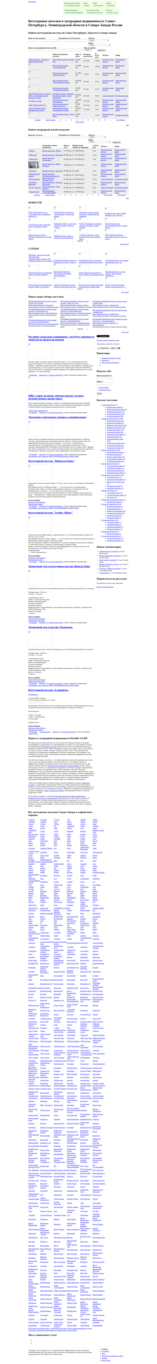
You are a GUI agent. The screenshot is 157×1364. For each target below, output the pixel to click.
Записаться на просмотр (108, 560)
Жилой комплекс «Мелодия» (52, 155)
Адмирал (57, 939)
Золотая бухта (33, 1096)
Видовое (43, 994)
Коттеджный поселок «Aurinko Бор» (106, 314)
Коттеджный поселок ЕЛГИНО (85, 1160)
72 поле (56, 820)
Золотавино (97, 1093)
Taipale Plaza (58, 925)
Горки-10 (57, 1022)
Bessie (42, 834)
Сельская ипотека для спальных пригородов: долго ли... (117, 261)
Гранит (69, 1025)
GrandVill (43, 852)
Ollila (42, 905)
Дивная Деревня (99, 1035)
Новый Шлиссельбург (33, 1311)
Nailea (82, 898)
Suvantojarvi (84, 923)
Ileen (55, 861)
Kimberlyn (32, 879)
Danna (82, 841)
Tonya (69, 927)
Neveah (56, 900)
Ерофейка (70, 1071)
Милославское (85, 1246)
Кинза (95, 1132)
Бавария (95, 954)
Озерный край (72, 1319)
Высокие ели (45, 1010)
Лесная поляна (33, 1199)
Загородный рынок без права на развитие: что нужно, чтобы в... (65, 261)
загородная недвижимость (37, 411)
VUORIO (57, 932)
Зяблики (31, 1101)
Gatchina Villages (46, 848)
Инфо (98, 4)
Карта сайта (106, 1360)
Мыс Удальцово (59, 1262)
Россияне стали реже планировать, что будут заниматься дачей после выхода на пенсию (61, 338)
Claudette (57, 839)
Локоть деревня (72, 1207)
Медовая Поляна (99, 1237)
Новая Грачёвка (86, 1279)
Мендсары (84, 1242)
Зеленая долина (98, 1083)
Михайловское (72, 1250)
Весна (69, 991)
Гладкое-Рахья (85, 1014)
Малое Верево (98, 1224)
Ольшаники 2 (45, 1325)
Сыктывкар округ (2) (114, 493)
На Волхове (32, 1266)
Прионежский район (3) (115, 470)
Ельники (57, 1071)
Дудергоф (70, 1061)
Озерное (31, 1319)
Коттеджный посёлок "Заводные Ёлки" (60, 74)
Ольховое (96, 1322)
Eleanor (42, 845)
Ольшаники (32, 1325)
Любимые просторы (96, 1215)
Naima (95, 898)
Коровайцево (58, 1154)
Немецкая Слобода (70, 1276)
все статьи (125, 292)
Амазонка (83, 947)
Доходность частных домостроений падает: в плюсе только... (116, 225)
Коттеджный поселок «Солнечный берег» (43, 324)
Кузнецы (43, 1180)
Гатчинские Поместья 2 (44, 1014)
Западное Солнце (31, 1080)
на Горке (43, 1266)
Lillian (69, 885)
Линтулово (44, 1207)
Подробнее (33, 375)
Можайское (32, 1254)
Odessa (82, 902)
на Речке (83, 1266)
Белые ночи (84, 960)
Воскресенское (98, 997)
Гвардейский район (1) (115, 488)
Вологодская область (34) (111, 450)
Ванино (31, 984)
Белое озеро (32, 960)
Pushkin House (45, 910)
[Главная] (32, 2)
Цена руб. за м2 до (35, 135)
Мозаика (43, 1254)
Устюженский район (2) (115, 461)
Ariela (30, 828)
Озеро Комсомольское (98, 1319)
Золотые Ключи (86, 1098)
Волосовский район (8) (115, 421)
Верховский (58, 991)
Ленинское (58, 1195)
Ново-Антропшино (85, 1287)
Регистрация (103, 387)
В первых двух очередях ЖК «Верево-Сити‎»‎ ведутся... (115, 214)
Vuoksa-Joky (44, 932)
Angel (42, 826)
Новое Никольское (71, 1295)
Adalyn (95, 820)
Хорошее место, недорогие (109, 551)
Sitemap (104, 1358)
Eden (94, 843)
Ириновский (45, 1115)
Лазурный (70, 1187)
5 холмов (43, 820)
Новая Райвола (98, 1282)
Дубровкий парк (46, 1061)
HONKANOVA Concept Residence (46, 861)
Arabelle (95, 826)
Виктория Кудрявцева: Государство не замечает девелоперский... (62, 274)
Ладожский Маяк (99, 1184)
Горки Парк (32, 1022)
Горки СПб (44, 1022)
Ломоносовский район (36, 621)
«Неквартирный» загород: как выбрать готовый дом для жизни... (41, 260)
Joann (95, 868)
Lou (41, 889)
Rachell (56, 910)
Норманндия (71, 1311)
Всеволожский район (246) (117, 425)
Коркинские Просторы (58, 1150)
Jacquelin (83, 864)
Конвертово (71, 1146)
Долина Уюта (85, 1050)
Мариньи (83, 1233)
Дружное (96, 1058)
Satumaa (70, 919)
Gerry (69, 848)
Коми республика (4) (109, 491)
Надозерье (57, 1270)
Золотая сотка (85, 1096)
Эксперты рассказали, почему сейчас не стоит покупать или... (65, 286)
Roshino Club (58, 917)
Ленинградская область (36, 502)
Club (68, 839)
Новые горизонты (58, 1303)
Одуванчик (58, 1315)
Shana (30, 921)
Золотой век (32, 1098)
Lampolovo (44, 882)
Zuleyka (83, 936)
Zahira (56, 936)
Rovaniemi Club (72, 917)
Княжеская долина (97, 1140)
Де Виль (96, 1031)
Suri (55, 923)
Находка (43, 1273)
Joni (68, 870)
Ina (68, 861)
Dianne (42, 843)
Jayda (82, 866)
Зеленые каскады (99, 1086)
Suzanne (95, 923)
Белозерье (43, 960)
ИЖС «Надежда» (46, 1105)
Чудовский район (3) (114, 515)
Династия (43, 1038)
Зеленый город (45, 1089)
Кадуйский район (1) (114, 454)
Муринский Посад (32, 1262)
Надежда (43, 1270)
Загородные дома (94, 11)
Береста (56, 967)
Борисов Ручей (85, 972)
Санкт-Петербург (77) (110, 405)
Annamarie (70, 826)
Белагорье (96, 957)
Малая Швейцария (32, 1224)
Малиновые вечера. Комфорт (84, 1224)
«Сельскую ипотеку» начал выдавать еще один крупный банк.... (89, 237)
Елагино (43, 1068)
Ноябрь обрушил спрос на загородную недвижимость (64, 237)
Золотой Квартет (46, 1098)
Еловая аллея (97, 1068)
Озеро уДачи (58, 1322)
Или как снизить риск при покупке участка (73, 1110)
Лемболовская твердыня (98, 1191)
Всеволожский (33, 1005)
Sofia (94, 921)
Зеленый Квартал (60, 1089)
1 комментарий (44, 732)
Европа (95, 1061)
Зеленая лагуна (33, 1086)
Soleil (30, 923)
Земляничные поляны (33, 1093)
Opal (55, 905)
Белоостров (71, 960)
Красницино (71, 1173)
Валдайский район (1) (115, 506)
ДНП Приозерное (73, 1046)
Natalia (42, 900)
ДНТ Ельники (98, 1046)
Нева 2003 (70, 1273)
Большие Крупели (70, 971)
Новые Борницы (46, 1303)
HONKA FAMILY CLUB (34, 861)
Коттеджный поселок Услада (34, 1166)
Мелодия (57, 1242)
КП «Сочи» (84, 1166)
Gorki (95, 848)
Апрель (95, 951)
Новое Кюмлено (99, 1291)
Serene (95, 919)
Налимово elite (72, 1270)
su (41, 923)
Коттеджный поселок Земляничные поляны (61, 109)
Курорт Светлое (73, 1180)
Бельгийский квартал (58, 963)
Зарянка (31, 1083)
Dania (69, 841)
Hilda (69, 858)
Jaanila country (59, 864)
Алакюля (31, 943)
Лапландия (58, 1191)
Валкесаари (71, 980)
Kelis (82, 875)
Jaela (30, 866)
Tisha (55, 927)
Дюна (82, 1061)
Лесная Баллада (86, 1195)
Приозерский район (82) (116, 443)
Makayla (57, 891)
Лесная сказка (59, 1199)
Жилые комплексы (73, 11)
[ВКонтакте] (112, 348)
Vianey (95, 929)
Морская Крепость (43, 1258)
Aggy (56, 822)
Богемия (31, 972)
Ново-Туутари (98, 1287)
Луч (68, 1215)
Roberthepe (96, 913)
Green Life (84, 852)
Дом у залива (33, 1058)
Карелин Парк (59, 1123)
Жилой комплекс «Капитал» (52, 171)
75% (68, 820)
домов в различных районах (54, 791)
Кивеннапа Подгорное (97, 1127)
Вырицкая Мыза (32, 1010)
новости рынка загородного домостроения (63, 766)
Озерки (69, 1315)
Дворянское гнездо (84, 1031)
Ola (94, 902)
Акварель (96, 939)
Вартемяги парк (34, 988)
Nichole (95, 900)
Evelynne (31, 848)
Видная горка (98, 991)
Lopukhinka (84, 887)
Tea (68, 925)
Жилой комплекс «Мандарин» (48, 159)
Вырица (95, 1005)
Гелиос (56, 1014)
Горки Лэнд (97, 1018)
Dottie (82, 843)
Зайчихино (44, 1077)
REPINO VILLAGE (57, 913)
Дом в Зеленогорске (33, 1053)
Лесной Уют (44, 1203)
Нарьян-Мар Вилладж (97, 1270)
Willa (30, 936)
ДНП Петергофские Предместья (33, 1046)
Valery (42, 929)
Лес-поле (70, 1195)
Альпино (70, 947)
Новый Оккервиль (84, 1307)
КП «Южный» (33, 1170)
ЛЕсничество (85, 1199)
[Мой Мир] (119, 348)
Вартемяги (71, 984)
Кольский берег (34, 1146)
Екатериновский (99, 1064)
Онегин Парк (72, 1325)
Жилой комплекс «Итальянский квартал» (51, 175)
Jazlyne (42, 868)
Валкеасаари (58, 980)
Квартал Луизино (46, 1127)
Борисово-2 (97, 972)
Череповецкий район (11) (116, 459)
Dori (68, 843)
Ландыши (43, 1191)
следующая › (120, 120)
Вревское (43, 1000)
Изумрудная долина (84, 1105)
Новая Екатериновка (33, 1282)
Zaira (68, 936)
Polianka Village (98, 908)
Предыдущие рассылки (105, 587)
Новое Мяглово (59, 1295)
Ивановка (43, 1101)
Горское (43, 1025)
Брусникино (58, 976)
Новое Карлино (72, 1291)
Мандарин (32, 1233)
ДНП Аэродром (86, 1038)
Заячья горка (58, 1083)
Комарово (57, 1146)
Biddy (69, 834)
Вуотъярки (84, 1005)
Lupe (94, 889)
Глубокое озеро (45, 1018)
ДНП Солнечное (84, 1046)
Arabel (82, 826)
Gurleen (56, 855)
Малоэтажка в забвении (85, 1229)
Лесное (95, 1199)
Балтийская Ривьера (44, 957)
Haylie (30, 858)
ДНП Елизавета (46, 1041)
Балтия (69, 957)
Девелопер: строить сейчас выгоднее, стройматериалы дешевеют (89, 214)
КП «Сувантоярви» (98, 1166)
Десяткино (84, 1035)
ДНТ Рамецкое (33, 1050)
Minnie (95, 896)
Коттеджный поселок (97, 1154)
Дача (68, 1028)
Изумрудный (45, 1110)
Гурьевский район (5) (115, 486)
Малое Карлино (34, 1229)
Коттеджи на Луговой (85, 1154)
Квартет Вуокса (59, 1127)
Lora (94, 887)
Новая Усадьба (72, 1287)
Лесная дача (97, 1195)
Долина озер (58, 1050)
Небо (56, 1273)
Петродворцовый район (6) (117, 409)
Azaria (56, 831)
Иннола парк (33, 1115)
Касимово (32, 1127)
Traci (82, 927)
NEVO (69, 900)
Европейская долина (45, 1064)
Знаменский (84, 1093)
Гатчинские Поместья (32, 1014)
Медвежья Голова (60, 1237)
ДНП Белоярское (99, 1038)
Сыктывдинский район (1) (116, 495)
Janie (42, 866)
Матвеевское (33, 1237)
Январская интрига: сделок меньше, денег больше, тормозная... (115, 274)
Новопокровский (99, 1299)
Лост (55, 1211)
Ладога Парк (85, 1184)
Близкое (95, 967)
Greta (30, 855)
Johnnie (56, 870)
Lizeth (42, 887)
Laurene (70, 882)
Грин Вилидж (33, 1028)
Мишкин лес (97, 1250)
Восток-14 (32, 1000)
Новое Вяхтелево (46, 1291)
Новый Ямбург (45, 1311)
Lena (30, 885)
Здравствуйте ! (104, 573)
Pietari (82, 908)
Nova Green (58, 902)
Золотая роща (72, 1096)
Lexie (42, 885)
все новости (124, 244)
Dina (55, 843)
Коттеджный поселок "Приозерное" (60, 101)
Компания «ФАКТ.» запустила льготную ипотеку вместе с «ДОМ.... (65, 225)
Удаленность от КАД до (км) (69, 38)
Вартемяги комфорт (96, 984)
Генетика (70, 1014)
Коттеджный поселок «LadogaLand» (106, 305)
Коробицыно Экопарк (45, 1154)
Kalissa (56, 872)
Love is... (57, 889)
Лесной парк (33, 1203)
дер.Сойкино (58, 1035)
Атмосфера (71, 954)
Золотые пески (98, 1098)
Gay (55, 848)
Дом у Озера (44, 1058)
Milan (69, 896)
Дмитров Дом (59, 1038)
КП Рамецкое (72, 1170)
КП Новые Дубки (60, 1170)
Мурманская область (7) (110, 531)
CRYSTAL (44, 841)
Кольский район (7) (114, 534)
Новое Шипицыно (71, 1299)
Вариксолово (58, 984)
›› (87, 241)
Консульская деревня (97, 1146)
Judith (95, 870)
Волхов (56, 997)
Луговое (96, 1211)
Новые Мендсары (84, 1303)
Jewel (82, 868)
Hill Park (83, 858)
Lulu (82, 889)
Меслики (31, 1246)
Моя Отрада (97, 1258)
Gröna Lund (44, 855)
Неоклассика (85, 1276)
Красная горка (33, 1173)
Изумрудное (97, 1105)
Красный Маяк (59, 1176)
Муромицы (44, 1262)
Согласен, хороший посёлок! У (110, 568)
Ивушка (57, 1101)
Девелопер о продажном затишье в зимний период (57, 417)
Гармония (96, 1010)
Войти (111, 4)
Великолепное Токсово (98, 988)
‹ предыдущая (50, 120)
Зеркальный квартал (58, 1093)
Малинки (57, 1224)
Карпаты (96, 1123)
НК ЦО (95, 1276)
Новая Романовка (32, 1287)
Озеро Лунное (33, 1322)
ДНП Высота (33, 1041)
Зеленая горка (85, 1083)
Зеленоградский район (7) (116, 479)
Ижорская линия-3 (32, 1105)
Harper (95, 855)
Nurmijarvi (70, 902)
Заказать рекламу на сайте (111, 358)
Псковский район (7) (114, 529)
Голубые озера (72, 1018)
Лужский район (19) (114, 437)
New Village (84, 900)
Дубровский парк (60, 1061)
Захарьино (44, 1083)
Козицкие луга (45, 1143)
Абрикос (96, 936)
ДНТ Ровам (44, 1050)
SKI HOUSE (71, 921)
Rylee (82, 917)
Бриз (42, 976)
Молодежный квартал (98, 1254)
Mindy (82, 896)
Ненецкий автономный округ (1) (114, 500)
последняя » (79, 122)
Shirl (55, 921)
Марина (57, 1233)
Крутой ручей (33, 1180)
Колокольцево (72, 1143)
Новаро (43, 1279)
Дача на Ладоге (98, 1028)
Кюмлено (31, 1184)
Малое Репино (59, 1229)
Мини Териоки (98, 1246)
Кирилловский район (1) (116, 452)
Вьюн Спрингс (59, 1010)
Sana (30, 919)
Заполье (70, 1080)
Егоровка (70, 1064)
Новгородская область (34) (111, 504)
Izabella (42, 864)
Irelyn (95, 861)
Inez (81, 861)
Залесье (56, 1077)
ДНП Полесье (45, 1046)
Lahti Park (96, 879)
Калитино (44, 1119)
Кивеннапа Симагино (58, 1131)
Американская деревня (98, 947)
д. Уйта (56, 1028)
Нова (30, 1279)
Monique (57, 898)
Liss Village (97, 885)
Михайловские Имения (59, 1250)
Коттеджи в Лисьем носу (71, 1154)
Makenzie (70, 891)
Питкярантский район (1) (116, 473)
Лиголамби (97, 1203)
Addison (43, 822)
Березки (83, 963)
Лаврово (57, 1184)
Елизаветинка (72, 1068)
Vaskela (56, 929)
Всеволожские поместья (98, 1000)
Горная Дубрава (86, 1022)
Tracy (94, 927)
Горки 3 (83, 1018)
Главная (105, 1349)
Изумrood (70, 1105)
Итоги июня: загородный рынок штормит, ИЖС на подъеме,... (40, 286)
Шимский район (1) (114, 518)
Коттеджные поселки (72, 4)
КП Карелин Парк (47, 1170)
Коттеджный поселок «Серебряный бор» (75, 323)
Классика (57, 1140)
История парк (72, 1115)
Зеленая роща (72, 1086)
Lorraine (31, 889)
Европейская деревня (33, 1064)
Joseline (83, 870)
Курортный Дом (98, 1180)
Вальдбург (84, 980)
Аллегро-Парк (98, 943)
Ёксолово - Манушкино (32, 1068)
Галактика (84, 1010)
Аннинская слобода (71, 951)
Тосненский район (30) (115, 448)
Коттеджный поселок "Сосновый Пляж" (60, 66)
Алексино (84, 943)
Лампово (31, 1191)
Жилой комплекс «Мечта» (51, 151)
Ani (55, 826)
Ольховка (83, 1322)
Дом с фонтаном (99, 1053)
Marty (56, 893)
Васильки (57, 988)
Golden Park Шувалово (84, 848)
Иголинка (84, 1101)
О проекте (105, 1351)
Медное (70, 1237)
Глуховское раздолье (58, 1018)
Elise (55, 845)
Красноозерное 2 (99, 1173)
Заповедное (44, 1080)
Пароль (100, 381)
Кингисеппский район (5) (116, 434)
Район (90, 43)
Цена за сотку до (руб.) (36, 38)
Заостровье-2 (97, 1077)
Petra (68, 908)
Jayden (95, 866)
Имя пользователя (104, 376)
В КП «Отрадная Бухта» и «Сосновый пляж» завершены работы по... (39, 214)
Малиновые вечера (71, 1224)
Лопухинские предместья (98, 1207)
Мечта (56, 1246)
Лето (82, 1203)
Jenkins (69, 868)
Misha (30, 898)
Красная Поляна (60, 1173)
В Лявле (96, 976)
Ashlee (69, 828)
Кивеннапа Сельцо (44, 1131)
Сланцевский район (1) (115, 445)
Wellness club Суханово (71, 932)
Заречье (95, 1080)
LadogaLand (84, 879)
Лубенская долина (71, 1211)
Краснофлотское (46, 1176)
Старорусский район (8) (115, 513)
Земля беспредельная (85, 1089)
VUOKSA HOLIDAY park (34, 932)
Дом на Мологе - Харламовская (86, 1053)
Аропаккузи (44, 954)
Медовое (31, 1242)
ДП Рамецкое (85, 1058)
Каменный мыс (86, 1119)
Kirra (42, 879)
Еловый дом (44, 1071)
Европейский (59, 1064)
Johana (42, 870)
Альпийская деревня (44, 947)
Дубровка (31, 1061)
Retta (68, 913)
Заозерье (70, 1077)
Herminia (57, 858)
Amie (94, 824)
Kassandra (43, 875)
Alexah (42, 824)
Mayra (95, 893)
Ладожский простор (44, 1187)
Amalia (69, 824)
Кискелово (32, 1140)
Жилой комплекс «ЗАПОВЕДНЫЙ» (49, 192)
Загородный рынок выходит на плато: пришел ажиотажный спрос (91, 274)
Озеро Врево (85, 1319)
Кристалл (83, 1176)
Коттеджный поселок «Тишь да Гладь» (74, 305)
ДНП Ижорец (59, 1041)
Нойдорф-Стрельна (57, 1311)
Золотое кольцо (98, 1096)
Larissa (56, 882)
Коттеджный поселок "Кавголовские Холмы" (61, 81)
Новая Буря (71, 1279)
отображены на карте (49, 747)
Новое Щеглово (86, 1299)
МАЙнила (44, 1219)
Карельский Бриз (73, 1123)
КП (55, 1166)
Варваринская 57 (46, 984)
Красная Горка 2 (46, 1173)
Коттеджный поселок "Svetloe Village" (50, 512)
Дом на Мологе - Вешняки (60, 1053)
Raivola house (85, 910)
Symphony (44, 925)
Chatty (42, 839)
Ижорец (95, 1101)
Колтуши (96, 1143)
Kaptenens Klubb (98, 872)
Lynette (30, 891)
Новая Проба (85, 1282)
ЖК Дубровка (72, 1074)
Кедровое (70, 1127)
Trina (30, 929)
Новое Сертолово (32, 1299)
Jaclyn (69, 864)
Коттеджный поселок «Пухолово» (40, 305)
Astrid (95, 828)
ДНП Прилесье (59, 1046)
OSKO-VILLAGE (84, 905)
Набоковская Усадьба (33, 1270)
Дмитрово (70, 1038)
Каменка (57, 1119)
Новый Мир (71, 1307)
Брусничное (71, 976)
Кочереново (44, 1166)
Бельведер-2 (44, 963)
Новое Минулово (32, 1295)
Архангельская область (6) (111, 536)
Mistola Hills (44, 898)
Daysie (95, 841)
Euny (94, 845)
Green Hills (71, 852)
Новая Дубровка (99, 1279)
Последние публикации (110, 362)
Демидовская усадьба (33, 1035)
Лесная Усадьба (72, 1199)
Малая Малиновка (84, 1219)
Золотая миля (59, 1096)
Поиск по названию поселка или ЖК (42, 48)
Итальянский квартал (85, 1115)
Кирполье (96, 1136)
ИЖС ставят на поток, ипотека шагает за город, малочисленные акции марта (56, 397)
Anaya (30, 826)
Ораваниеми (85, 1325)
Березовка (32, 967)
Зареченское (84, 1080)
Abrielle (83, 820)
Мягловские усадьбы (71, 1262)
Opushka (70, 905)
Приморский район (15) (115, 412)
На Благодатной (98, 1262)
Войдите (42, 375)
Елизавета (57, 1068)
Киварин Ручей (86, 1127)
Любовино (32, 1219)
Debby (30, 843)
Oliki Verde (32, 905)
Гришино (43, 1028)
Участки (112, 11)
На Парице (71, 1266)
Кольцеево (44, 1146)
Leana (82, 882)
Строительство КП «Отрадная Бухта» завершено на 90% (39, 226)
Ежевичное (84, 1064)
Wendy (82, 932)
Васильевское (45, 988)
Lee (94, 882)
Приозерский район (35, 504)
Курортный (84, 1180)
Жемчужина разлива (44, 1074)
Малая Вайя (71, 1219)
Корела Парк (45, 1150)
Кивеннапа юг (72, 1132)
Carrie (69, 837)
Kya (55, 879)
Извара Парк (58, 1105)
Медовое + (44, 1242)
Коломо (83, 1143)
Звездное (70, 1083)
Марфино (96, 1233)
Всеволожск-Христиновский (73, 1000)
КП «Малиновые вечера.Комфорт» (73, 1166)
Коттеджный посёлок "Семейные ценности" (61, 89)
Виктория (57, 994)
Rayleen (31, 913)
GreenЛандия (97, 852)
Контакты (105, 360)
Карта (86, 4)
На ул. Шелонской (97, 1266)
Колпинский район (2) (115, 407)
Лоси (30, 1211)
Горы (56, 1025)
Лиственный (58, 1207)
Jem (55, 868)
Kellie (95, 875)
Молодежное (85, 1254)
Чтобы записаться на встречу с (110, 556)
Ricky (82, 913)
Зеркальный (44, 1093)
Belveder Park (33, 834)
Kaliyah (69, 872)
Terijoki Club (84, 925)
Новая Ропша (45, 1287)
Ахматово (84, 954)
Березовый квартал (44, 967)
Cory (30, 841)
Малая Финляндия (97, 1219)
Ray (94, 910)
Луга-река (84, 1211)
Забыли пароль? (105, 390)
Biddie (56, 834)
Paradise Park (33, 908)
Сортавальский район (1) (116, 466)
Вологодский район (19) (116, 457)
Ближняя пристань (83, 967)
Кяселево (43, 1184)
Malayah (83, 891)
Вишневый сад (85, 994)
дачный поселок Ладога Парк (60, 1031)
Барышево (84, 957)
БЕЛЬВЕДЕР (33, 963)
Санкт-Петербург (108, 96)
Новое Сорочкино (58, 1299)
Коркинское (97, 1150)
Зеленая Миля (45, 1086)
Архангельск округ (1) (115, 538)
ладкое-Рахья (71, 1184)
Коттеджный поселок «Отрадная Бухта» (43, 313)
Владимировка (98, 994)
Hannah (83, 855)
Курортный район (122, 96)
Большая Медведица (44, 971)
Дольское (96, 1050)
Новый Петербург (96, 1307)
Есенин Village (85, 1071)
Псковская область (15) (110, 520)
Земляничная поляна (97, 1089)
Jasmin (69, 866)
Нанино (83, 1270)
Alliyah (56, 824)
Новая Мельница (73, 1282)
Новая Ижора (45, 1282)
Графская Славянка (96, 1025)
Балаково (31, 957)
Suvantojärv (71, 923)
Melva (30, 896)
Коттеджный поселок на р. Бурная (97, 1160)
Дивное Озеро (33, 1038)
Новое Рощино (85, 1295)
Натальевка (32, 1273)
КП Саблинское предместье (86, 1170)
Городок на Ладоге (32, 1025)
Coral (94, 839)
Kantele (83, 872)
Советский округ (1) (114, 477)
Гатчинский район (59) (115, 430)
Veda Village (71, 929)
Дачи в (42, 1031)
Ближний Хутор (73, 967)
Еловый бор (32, 1071)
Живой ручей (59, 1074)
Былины (83, 976)
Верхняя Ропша (46, 991)
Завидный (96, 1074)
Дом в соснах (45, 1053)
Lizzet (56, 887)
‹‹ (72, 241)
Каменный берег (73, 1119)
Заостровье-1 (85, 1077)
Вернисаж (32, 991)
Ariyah (42, 828)
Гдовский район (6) (114, 522)
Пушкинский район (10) (116, 414)
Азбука (69, 939)
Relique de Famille (46, 913)
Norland (43, 902)
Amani (82, 824)
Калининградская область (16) (113, 475)
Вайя (30, 980)
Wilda (95, 932)
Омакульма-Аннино (58, 1325)
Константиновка (86, 1146)
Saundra (83, 919)
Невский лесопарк (43, 1276)
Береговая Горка (73, 963)
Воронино (84, 997)
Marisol (95, 891)
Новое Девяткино (60, 1291)
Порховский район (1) (115, 527)
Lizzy (69, 887)
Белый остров (98, 960)
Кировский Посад (84, 1136)
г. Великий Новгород (71, 1010)
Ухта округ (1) (112, 497)
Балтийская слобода (58, 957)
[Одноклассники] (117, 348)
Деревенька (71, 1035)
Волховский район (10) (115, 423)
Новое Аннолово (32, 1291)
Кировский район (121, 115)
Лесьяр (69, 1203)
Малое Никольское (44, 1229)
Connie (82, 839)
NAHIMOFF (71, 898)
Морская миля (59, 1258)
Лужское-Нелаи (46, 1215)
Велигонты (84, 988)
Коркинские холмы (71, 1150)
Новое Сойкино (46, 1299)
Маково (56, 1219)
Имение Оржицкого (97, 1110)
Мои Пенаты (58, 1254)
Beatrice (83, 831)
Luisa (69, 889)
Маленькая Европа (44, 1224)
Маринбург (71, 1233)
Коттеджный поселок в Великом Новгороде (71, 1160)
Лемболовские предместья (33, 1195)
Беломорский (59, 960)
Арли (30, 954)
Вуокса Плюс (59, 1005)
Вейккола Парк (72, 988)
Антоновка (84, 951)
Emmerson (84, 845)
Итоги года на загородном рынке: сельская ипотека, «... (115, 286)
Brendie (83, 834)
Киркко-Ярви (45, 1136)
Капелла (31, 1123)
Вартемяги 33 (85, 984)
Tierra (42, 927)
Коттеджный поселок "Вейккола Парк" (51, 461)
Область (91, 38)
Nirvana (31, 902)
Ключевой (84, 1140)
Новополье (32, 1303)
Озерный (43, 1319)
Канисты (96, 1119)
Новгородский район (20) (116, 511)
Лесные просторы (57, 1203)
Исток (56, 1115)
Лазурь (82, 1187)
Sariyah (42, 919)
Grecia (56, 852)
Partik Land (44, 908)
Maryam (70, 893)
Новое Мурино (45, 1295)
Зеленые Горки (85, 1086)
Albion (95, 822)
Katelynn (57, 875)
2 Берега (31, 820)
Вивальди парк (85, 991)
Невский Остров (60, 1276)
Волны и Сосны (46, 997)
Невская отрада (98, 1273)
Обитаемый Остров (84, 1311)
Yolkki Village (45, 936)
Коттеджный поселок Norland (33, 1160)
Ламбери (96, 1187)
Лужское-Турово (60, 1215)
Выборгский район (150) (116, 428)
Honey (95, 858)
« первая (37, 120)
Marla (42, 893)
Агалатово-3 (44, 939)
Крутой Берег (98, 1176)
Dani (55, 841)
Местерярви (44, 1246)
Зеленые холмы (34, 1089)
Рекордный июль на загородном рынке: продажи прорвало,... (40, 274)
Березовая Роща (98, 963)
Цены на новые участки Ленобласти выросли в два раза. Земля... (40, 237)
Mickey (56, 896)
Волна (30, 997)
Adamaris (31, 822)
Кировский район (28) (115, 432)
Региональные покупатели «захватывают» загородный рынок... (64, 214)
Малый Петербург (96, 1229)
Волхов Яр (71, 997)
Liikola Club (58, 885)
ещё (127, 125)
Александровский (73, 943)
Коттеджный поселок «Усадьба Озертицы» (76, 313)
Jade (94, 864)
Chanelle (31, 839)
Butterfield (32, 837)
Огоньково (44, 1315)
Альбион (31, 947)
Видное (31, 994)
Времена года (59, 1000)
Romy (42, 917)
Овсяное (31, 1315)
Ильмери (83, 1110)
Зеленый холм (72, 1089)
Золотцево (71, 1098)
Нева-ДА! (83, 1273)
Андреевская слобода (45, 951)
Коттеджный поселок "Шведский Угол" (60, 105)
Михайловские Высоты (33, 1250)
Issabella (31, 864)
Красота (70, 1176)
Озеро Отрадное (46, 1322)
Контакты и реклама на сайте (112, 1356)
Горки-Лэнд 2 (72, 1022)
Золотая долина (46, 1096)
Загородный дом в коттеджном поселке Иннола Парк (59, 566)
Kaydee (69, 875)
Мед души (44, 1237)
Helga (42, 858)
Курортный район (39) (115, 416)
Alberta (82, 822)
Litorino (31, 887)
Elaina (30, 845)
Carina (42, 837)
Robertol (31, 917)
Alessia (30, 824)
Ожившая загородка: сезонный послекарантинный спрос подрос (91, 261)
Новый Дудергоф (46, 1307)
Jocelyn (31, 870)
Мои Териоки (72, 1254)
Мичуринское (85, 1250)
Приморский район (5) (115, 540)
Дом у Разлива (59, 1058)
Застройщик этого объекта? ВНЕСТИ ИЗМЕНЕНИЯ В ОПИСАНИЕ (53, 456)
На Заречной (58, 1266)
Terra (94, 925)
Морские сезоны (73, 1258)
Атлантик (57, 954)
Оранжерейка (98, 1325)
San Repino (97, 917)
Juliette (30, 872)
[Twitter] (115, 348)
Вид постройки (89, 48)
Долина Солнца (72, 1050)
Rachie (69, 910)
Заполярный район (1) (115, 502)
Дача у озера (32, 1031)
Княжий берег (33, 1143)
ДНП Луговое (85, 1041)
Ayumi (42, 831)
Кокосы (56, 1143)
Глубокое (31, 1018)
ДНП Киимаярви (73, 1041)
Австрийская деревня (33, 939)
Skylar (82, 921)
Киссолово (44, 1140)
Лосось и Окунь (46, 1211)
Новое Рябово (98, 1295)
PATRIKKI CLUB (60, 908)
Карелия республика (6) (110, 464)
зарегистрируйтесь (56, 375)
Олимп (69, 1322)
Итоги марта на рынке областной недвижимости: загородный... (91, 286)
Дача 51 (83, 1028)
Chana (95, 837)
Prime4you (32, 910)
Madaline (43, 891)
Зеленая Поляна (59, 1086)
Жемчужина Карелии (32, 1074)
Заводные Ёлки (34, 1077)
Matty (82, 893)
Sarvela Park (58, 919)
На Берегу (84, 1262)
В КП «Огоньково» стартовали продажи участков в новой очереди (90, 225)
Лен (41, 1195)
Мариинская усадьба (44, 1233)
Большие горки (59, 972)
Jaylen (30, 868)
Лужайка (31, 1215)
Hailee (69, 855)
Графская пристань (83, 1025)
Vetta (82, 929)
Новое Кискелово (84, 1291)
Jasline (56, 866)
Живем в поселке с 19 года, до (110, 564)
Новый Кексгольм (58, 1307)
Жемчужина (97, 1071)
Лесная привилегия (44, 1199)
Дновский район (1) (114, 525)
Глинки (95, 1014)
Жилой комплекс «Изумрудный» (48, 179)
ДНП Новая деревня (97, 1041)
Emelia (69, 845)
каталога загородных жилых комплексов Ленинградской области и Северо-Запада (56, 797)
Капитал (43, 1123)
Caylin (82, 837)
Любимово (84, 1215)
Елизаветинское (86, 1068)
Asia (81, 828)
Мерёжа (95, 1242)
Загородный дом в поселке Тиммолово (50, 627)
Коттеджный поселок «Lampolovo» (48, 690)
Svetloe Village (33, 925)
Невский (31, 1276)
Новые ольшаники (97, 1303)
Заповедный (58, 1080)
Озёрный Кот (59, 1319)
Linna (82, 885)
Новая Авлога (59, 1279)
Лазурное (57, 1187)
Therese (31, 927)
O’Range (96, 905)
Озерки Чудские (98, 1315)
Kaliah (42, 872)
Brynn (95, 834)
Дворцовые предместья (71, 1031)
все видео (125, 332)
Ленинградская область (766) (112, 419)
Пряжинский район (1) (115, 468)
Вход (103, 1354)
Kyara (69, 879)
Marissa (31, 893)
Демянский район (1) (114, 509)
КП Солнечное (98, 1170)
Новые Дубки (72, 1303)
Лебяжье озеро (72, 1191)
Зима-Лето (71, 1093)
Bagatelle (70, 831)
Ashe (55, 828)
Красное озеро (85, 1173)
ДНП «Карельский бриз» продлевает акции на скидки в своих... (116, 237)
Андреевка (32, 951)
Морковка (32, 1258)
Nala (30, 900)
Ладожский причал (32, 1187)
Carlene (56, 837)
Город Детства (98, 1022)
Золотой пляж (59, 1098)
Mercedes (43, 896)
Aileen (69, 822)
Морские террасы (83, 1258)
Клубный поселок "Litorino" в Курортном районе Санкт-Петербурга (63, 96)
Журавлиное (84, 1074)
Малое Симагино (73, 1229)
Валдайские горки (47, 980)
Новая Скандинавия (59, 1287)
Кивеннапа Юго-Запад (84, 1131)
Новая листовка (59, 1282)
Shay (42, 921)
